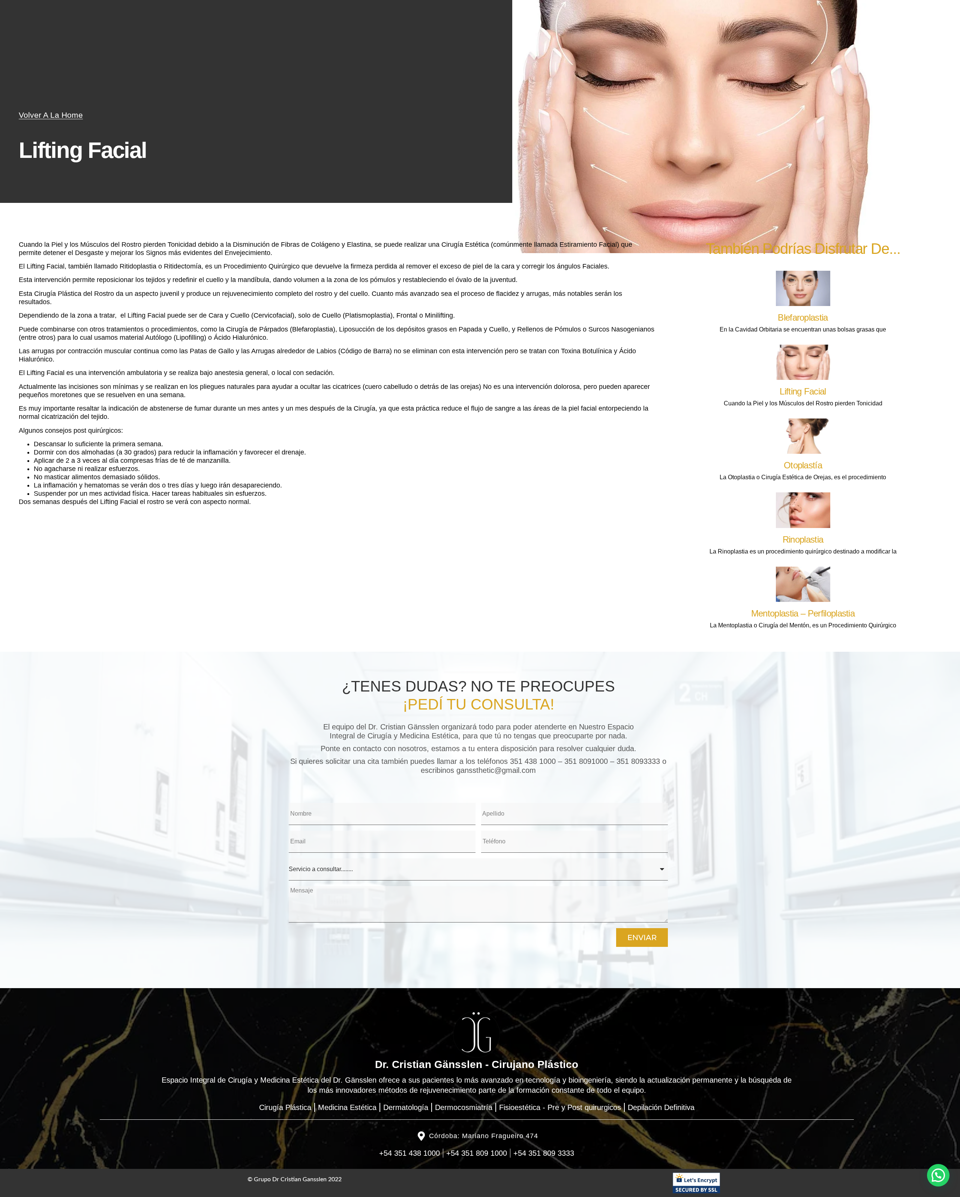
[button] (938, 1175)
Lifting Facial (803, 391)
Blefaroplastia (803, 317)
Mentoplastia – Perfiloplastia (803, 613)
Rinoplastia (803, 539)
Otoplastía (803, 465)
